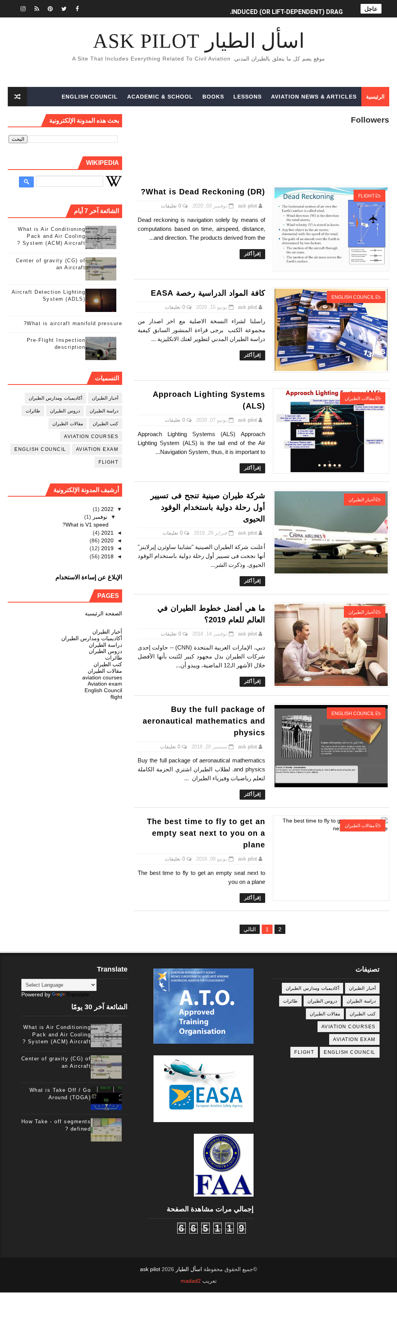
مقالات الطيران (360, 398)
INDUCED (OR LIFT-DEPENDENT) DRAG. (286, 8)
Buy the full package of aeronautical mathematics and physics (204, 721)
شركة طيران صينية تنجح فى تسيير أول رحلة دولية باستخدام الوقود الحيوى (207, 507)
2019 (107, 548)
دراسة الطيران (104, 411)
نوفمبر (99, 517)
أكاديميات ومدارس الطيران (55, 398)
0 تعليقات (171, 206)
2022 (107, 509)
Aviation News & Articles (314, 97)
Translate (77, 994)
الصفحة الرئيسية (103, 613)
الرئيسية (375, 97)
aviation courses (91, 436)
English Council (90, 97)
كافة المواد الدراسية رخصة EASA (208, 293)
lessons (247, 97)
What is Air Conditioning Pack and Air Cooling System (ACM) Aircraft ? (51, 236)
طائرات (33, 411)
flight (366, 196)
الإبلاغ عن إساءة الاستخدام (88, 576)
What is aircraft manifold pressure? (73, 323)
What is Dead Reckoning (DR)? (203, 191)
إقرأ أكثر (252, 253)
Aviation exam (97, 449)
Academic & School (160, 97)
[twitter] (64, 8)
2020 (107, 540)
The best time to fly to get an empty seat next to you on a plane (206, 833)
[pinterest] (50, 8)
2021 (107, 533)
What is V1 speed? (85, 524)
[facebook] (77, 8)
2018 (107, 556)
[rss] (37, 8)
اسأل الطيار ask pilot (198, 41)
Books (213, 97)
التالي (249, 929)
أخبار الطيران (362, 499)
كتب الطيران (106, 423)
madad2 (191, 1281)
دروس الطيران (65, 411)
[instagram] (23, 8)
